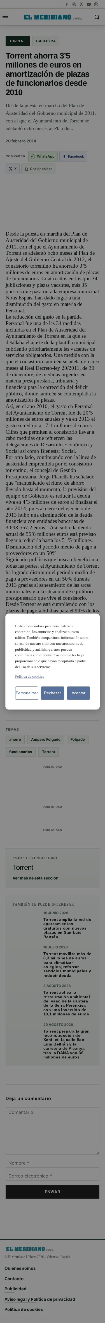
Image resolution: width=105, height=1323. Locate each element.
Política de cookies (29, 676)
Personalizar (27, 693)
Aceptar (78, 693)
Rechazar (52, 693)
